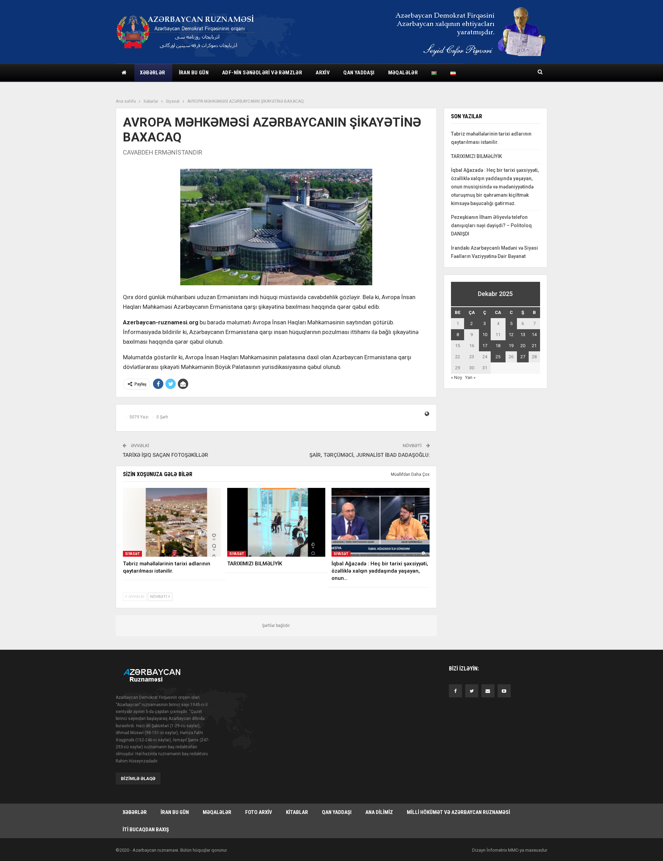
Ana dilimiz (379, 812)
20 (522, 345)
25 (498, 356)
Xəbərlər (152, 73)
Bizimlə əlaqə (138, 778)
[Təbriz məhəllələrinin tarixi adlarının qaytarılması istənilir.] (172, 522)
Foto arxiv (258, 812)
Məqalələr (403, 73)
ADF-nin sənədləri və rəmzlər (262, 73)
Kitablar (297, 812)
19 (511, 345)
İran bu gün (194, 73)
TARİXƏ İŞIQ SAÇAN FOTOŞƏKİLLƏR (165, 455)
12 (511, 334)
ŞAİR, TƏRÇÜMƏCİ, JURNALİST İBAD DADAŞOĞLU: (369, 455)
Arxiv (323, 73)
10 (484, 334)
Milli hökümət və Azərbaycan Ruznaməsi (458, 812)
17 (484, 345)
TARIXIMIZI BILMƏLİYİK (476, 156)
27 (522, 356)
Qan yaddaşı (358, 73)
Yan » (470, 377)
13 (522, 334)
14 (534, 334)
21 (534, 345)
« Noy (456, 377)
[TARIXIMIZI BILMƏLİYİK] (276, 522)
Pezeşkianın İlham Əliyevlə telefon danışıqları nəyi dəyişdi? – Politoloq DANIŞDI (491, 225)
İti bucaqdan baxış (146, 829)
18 (498, 345)
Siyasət (132, 554)
